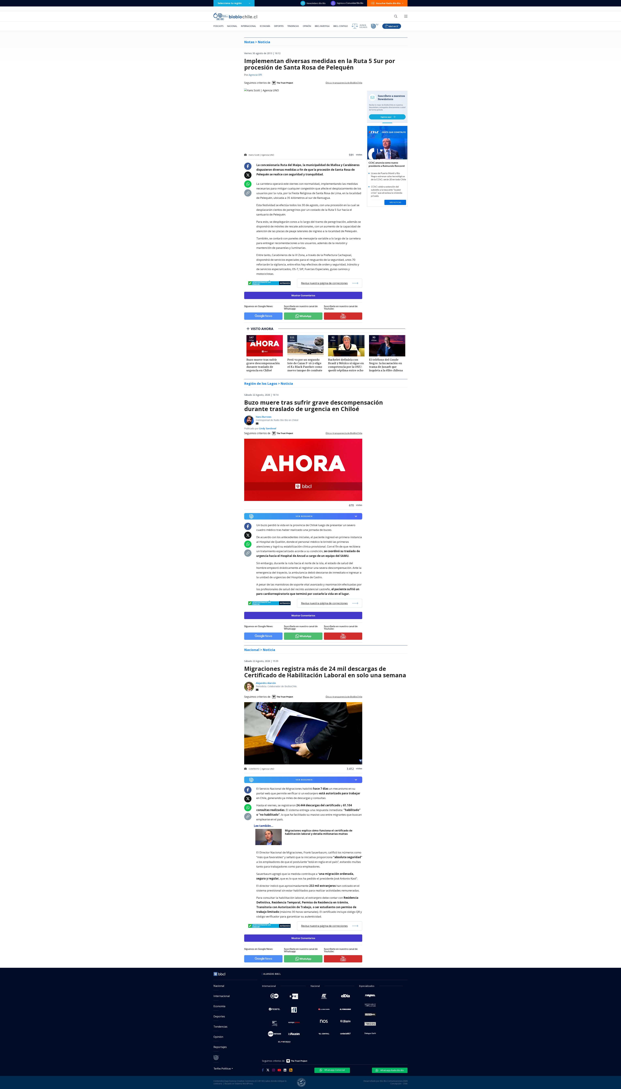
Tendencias (293, 26)
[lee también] (269, 837)
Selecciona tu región (230, 3)
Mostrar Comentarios (303, 295)
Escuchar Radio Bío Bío (388, 3)
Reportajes (220, 1047)
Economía (265, 26)
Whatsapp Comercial (334, 1069)
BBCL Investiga (322, 26)
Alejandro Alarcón (266, 683)
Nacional (232, 26)
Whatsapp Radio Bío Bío (392, 1070)
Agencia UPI (255, 75)
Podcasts (218, 26)
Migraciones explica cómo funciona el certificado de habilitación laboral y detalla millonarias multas (318, 832)
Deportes (278, 26)
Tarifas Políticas (222, 1068)
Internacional (248, 26)
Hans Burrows (263, 416)
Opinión (307, 26)
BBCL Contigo (340, 26)
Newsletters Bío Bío (316, 3)
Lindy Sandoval (267, 428)
